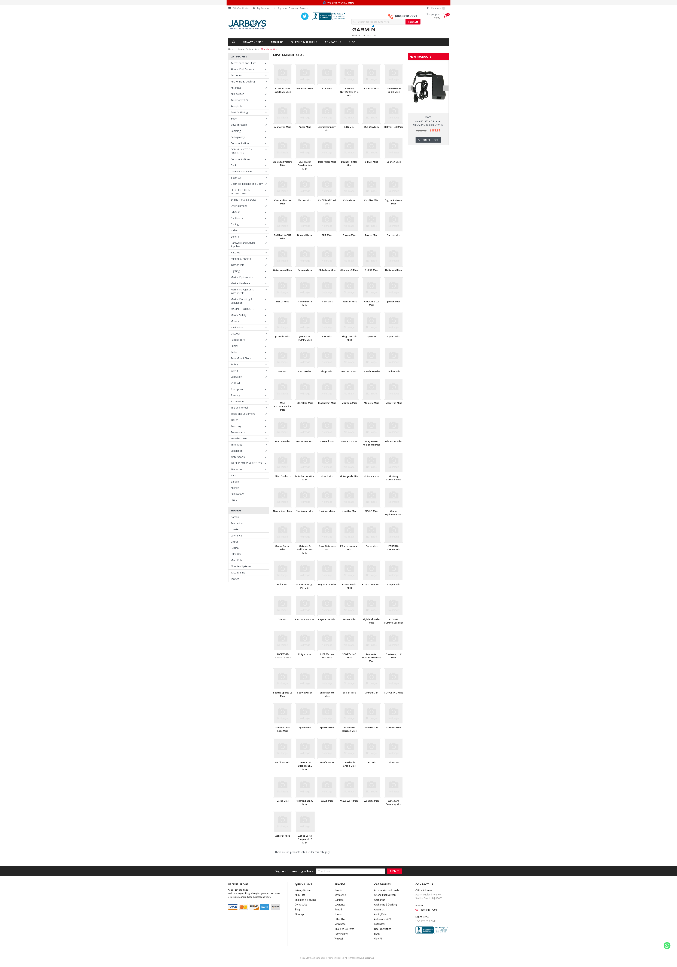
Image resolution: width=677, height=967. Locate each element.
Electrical (236, 177)
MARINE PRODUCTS (242, 309)
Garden (235, 481)
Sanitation (236, 376)
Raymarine (237, 523)
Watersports (238, 457)
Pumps (235, 346)
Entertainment (239, 205)
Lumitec (235, 529)
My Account (263, 8)
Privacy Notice (253, 42)
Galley (234, 230)
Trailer (234, 420)
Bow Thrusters (239, 124)
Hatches (235, 252)
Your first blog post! (239, 889)
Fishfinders (237, 218)
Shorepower (238, 389)
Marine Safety (238, 315)
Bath (233, 475)
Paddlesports (238, 339)
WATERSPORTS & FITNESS (246, 463)
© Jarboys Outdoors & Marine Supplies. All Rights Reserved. (337, 957)
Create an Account (298, 8)
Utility (234, 500)
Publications (237, 494)
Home (231, 49)
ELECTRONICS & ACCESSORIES (240, 191)
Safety (234, 364)
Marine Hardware (240, 283)
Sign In (281, 8)
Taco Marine (238, 572)
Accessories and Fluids (243, 63)
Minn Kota (236, 560)
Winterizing (237, 469)
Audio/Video (237, 94)
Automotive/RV (239, 100)
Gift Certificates (241, 8)
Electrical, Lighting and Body (247, 183)
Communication (240, 143)
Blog (352, 42)
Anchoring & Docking (243, 81)
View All (235, 578)
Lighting (235, 271)
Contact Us (333, 42)
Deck (233, 165)
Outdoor (235, 333)
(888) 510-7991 (406, 16)
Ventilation (237, 450)
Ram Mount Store (241, 358)
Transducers (238, 432)
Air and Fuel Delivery (242, 69)
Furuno (235, 547)
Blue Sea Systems (241, 566)
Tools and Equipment (243, 413)
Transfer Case (239, 438)
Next (446, 88)
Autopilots (236, 106)
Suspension (237, 401)
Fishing (235, 224)
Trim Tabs (236, 444)
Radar (234, 352)
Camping (236, 131)
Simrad (235, 541)
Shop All (235, 383)
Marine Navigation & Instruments (242, 291)
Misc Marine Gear (269, 49)
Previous (410, 88)
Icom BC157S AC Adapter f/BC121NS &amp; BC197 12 (428, 123)
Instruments (237, 264)
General (235, 236)
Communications (240, 159)
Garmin (235, 517)
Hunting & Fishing (241, 258)
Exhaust (235, 212)
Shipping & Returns (304, 42)
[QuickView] (425, 87)
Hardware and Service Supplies (243, 244)
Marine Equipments (247, 49)
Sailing (234, 370)
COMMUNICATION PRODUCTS (241, 151)
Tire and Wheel (239, 407)
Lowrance (236, 535)
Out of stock (430, 140)
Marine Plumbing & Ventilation (241, 300)
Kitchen (235, 487)
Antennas (236, 87)
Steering (235, 395)
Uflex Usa (236, 554)
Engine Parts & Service (243, 199)
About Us (277, 42)
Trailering (236, 426)
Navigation (237, 327)
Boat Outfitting (239, 112)
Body (234, 118)
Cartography (238, 137)
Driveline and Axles (241, 171)
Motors (235, 321)
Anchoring (236, 75)
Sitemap (299, 914)
